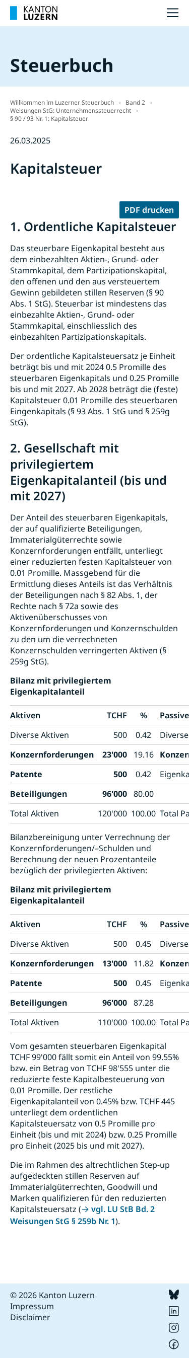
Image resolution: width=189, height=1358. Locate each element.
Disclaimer (30, 1317)
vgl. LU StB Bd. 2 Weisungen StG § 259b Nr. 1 (82, 1214)
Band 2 (135, 102)
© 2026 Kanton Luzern (52, 1295)
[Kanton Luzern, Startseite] (33, 13)
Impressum (32, 1306)
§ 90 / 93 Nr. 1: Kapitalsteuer (49, 118)
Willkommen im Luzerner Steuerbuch (62, 102)
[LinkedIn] (174, 1313)
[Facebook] (174, 1346)
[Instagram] (174, 1329)
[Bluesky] (174, 1296)
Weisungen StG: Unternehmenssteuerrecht (70, 110)
